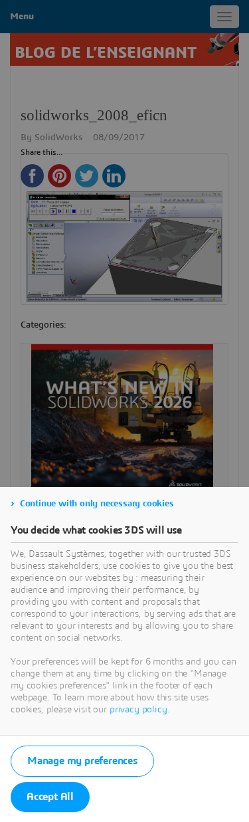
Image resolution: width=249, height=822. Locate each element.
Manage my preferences (82, 761)
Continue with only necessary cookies (97, 503)
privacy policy (138, 709)
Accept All (50, 796)
